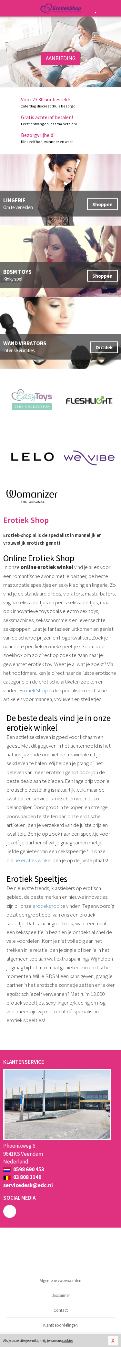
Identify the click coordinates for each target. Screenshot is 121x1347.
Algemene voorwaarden (60, 1280)
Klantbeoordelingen (60, 1325)
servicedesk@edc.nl (28, 1185)
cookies (67, 1340)
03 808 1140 (26, 1177)
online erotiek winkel (29, 860)
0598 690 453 (28, 1169)
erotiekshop (46, 905)
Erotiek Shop (33, 690)
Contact (61, 1310)
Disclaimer (61, 1295)
